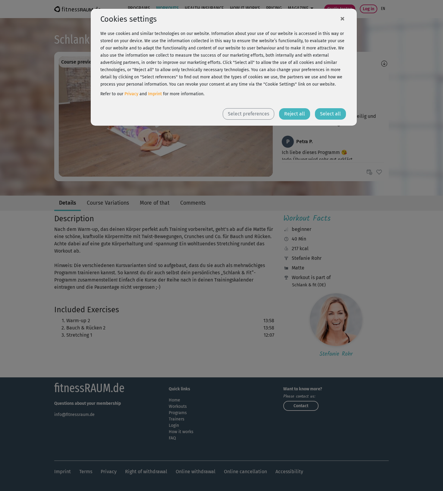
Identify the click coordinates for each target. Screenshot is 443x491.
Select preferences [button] (248, 114)
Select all (330, 114)
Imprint (155, 93)
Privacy (131, 93)
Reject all (294, 114)
